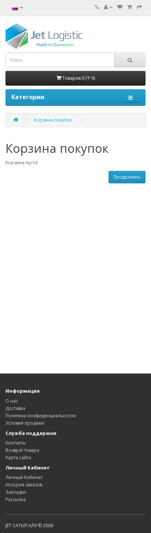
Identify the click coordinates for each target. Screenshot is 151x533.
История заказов (23, 485)
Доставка (15, 408)
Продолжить (127, 177)
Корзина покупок (53, 120)
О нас (11, 401)
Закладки (15, 492)
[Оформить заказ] (139, 7)
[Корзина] (129, 7)
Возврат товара (22, 450)
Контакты (15, 443)
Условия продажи (24, 423)
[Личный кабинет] (108, 7)
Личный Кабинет (24, 477)
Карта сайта (18, 457)
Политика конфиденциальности (40, 416)
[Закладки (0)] (119, 7)
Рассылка (15, 499)
